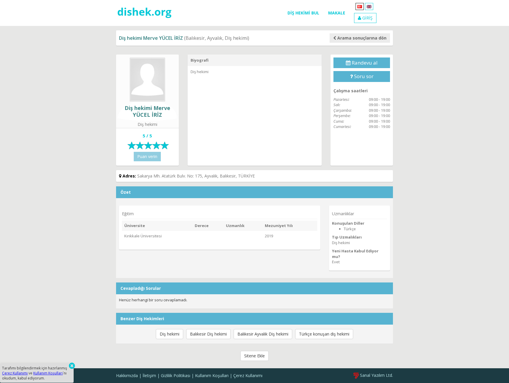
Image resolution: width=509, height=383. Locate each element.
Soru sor (363, 76)
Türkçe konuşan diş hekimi (324, 334)
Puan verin (147, 156)
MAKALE (336, 13)
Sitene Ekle (254, 356)
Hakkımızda (127, 375)
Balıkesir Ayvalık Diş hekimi (262, 334)
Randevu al (364, 62)
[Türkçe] (359, 6)
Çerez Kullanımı (247, 375)
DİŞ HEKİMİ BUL (303, 13)
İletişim (149, 375)
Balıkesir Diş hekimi (208, 334)
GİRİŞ (367, 18)
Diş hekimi (169, 334)
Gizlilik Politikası (175, 375)
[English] (369, 6)
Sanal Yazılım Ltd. (376, 375)
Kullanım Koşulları (212, 375)
